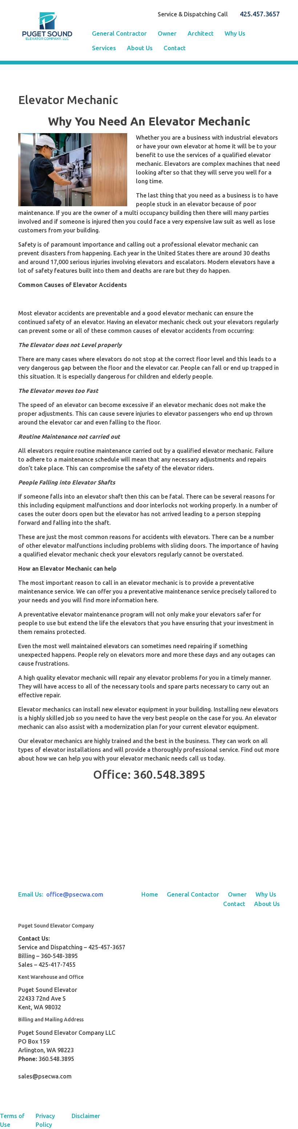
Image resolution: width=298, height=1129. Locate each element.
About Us (140, 47)
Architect (201, 33)
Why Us (235, 33)
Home (149, 894)
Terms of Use (12, 1120)
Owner (167, 33)
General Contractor (119, 33)
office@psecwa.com (74, 894)
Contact (175, 47)
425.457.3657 (260, 13)
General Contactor (193, 894)
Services (104, 47)
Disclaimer (86, 1116)
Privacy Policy (45, 1120)
